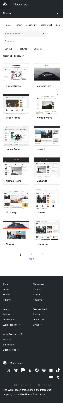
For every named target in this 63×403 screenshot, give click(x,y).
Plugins (36, 294)
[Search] (43, 34)
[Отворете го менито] (58, 4)
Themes (7, 13)
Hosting (7, 294)
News (6, 289)
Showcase (38, 284)
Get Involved (40, 309)
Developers (9, 319)
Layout (8, 49)
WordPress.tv (11, 324)
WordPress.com (13, 334)
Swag (37, 324)
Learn (6, 309)
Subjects (38, 49)
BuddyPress (11, 349)
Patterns (37, 299)
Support (7, 314)
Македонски (17, 363)
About (6, 284)
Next (31, 258)
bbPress (9, 344)
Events (36, 314)
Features (23, 49)
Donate (38, 319)
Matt (7, 339)
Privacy (7, 299)
